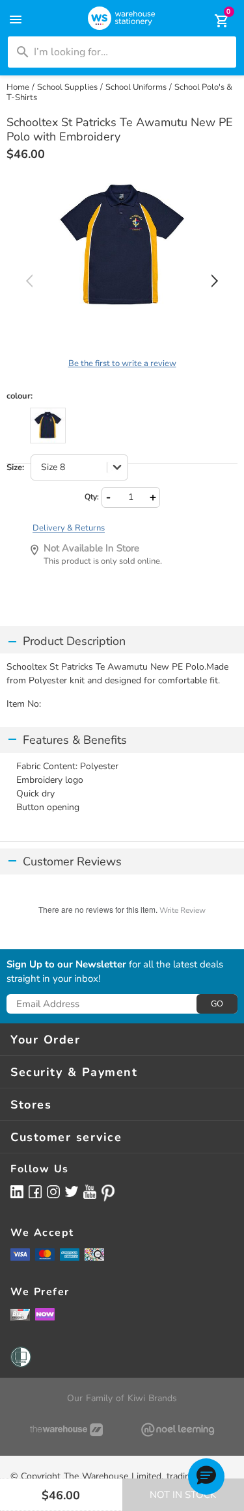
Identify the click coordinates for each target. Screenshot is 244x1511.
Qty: (92, 497)
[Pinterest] (108, 1193)
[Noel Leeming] (178, 1429)
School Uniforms (136, 87)
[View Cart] (213, 21)
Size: (15, 468)
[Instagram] (53, 1191)
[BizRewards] (20, 1313)
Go (217, 1004)
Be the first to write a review (122, 363)
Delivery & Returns (69, 528)
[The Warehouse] (66, 1429)
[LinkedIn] (16, 1191)
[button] (206, 1476)
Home (18, 87)
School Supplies (67, 87)
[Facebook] (35, 1191)
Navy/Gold (48, 425)
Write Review (182, 910)
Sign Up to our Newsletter (66, 965)
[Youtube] (89, 1192)
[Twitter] (71, 1191)
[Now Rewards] (45, 1314)
